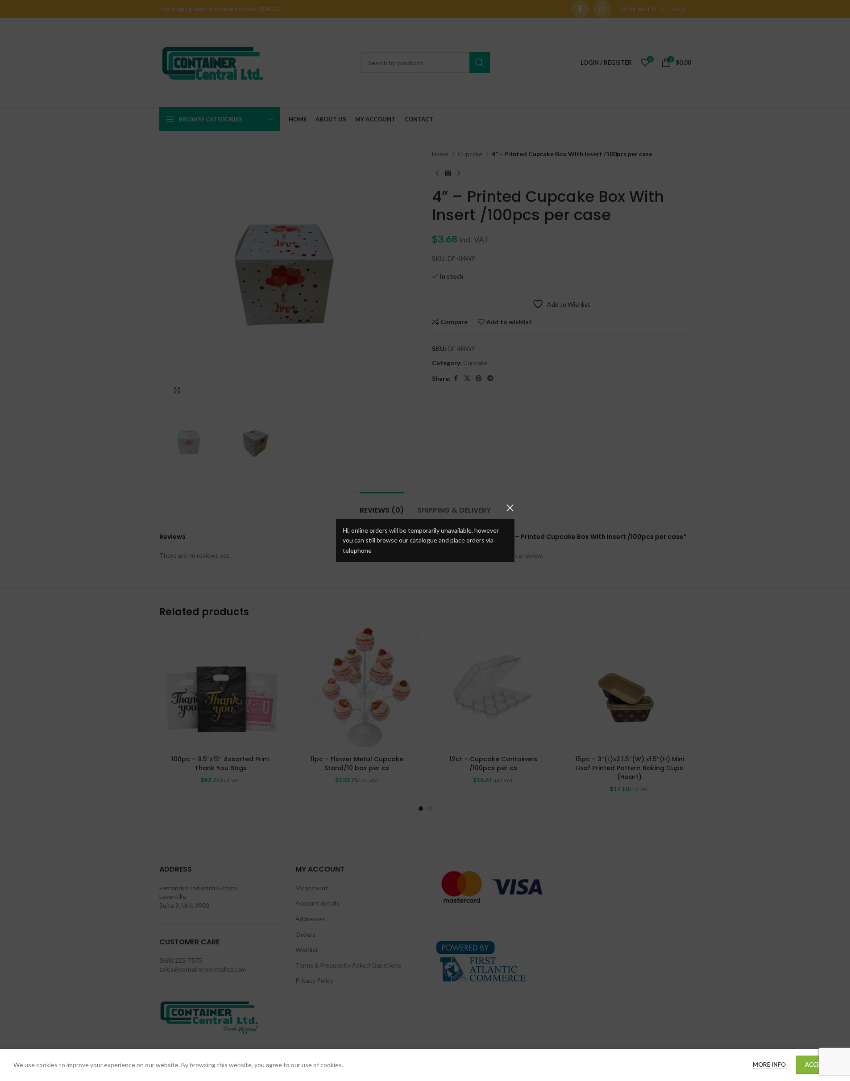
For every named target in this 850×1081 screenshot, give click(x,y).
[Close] (510, 508)
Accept (816, 1064)
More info (770, 1064)
